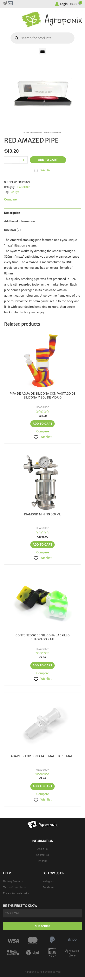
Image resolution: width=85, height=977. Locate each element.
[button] (42, 51)
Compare (42, 431)
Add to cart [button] (42, 424)
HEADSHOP (36, 132)
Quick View (42, 388)
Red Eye (14, 192)
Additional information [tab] (19, 221)
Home (27, 132)
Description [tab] (12, 213)
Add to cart (48, 160)
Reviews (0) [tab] (12, 230)
